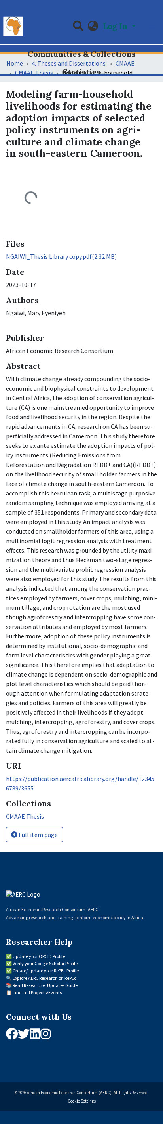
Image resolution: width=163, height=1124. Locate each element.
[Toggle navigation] (152, 26)
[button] (93, 26)
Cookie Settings (82, 1101)
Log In (116, 26)
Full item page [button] (37, 835)
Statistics (81, 72)
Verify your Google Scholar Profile (45, 963)
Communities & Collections (82, 54)
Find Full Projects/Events (37, 992)
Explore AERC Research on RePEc (44, 978)
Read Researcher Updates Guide (45, 985)
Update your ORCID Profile (39, 956)
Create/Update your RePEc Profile (46, 971)
